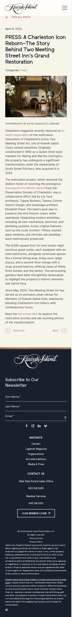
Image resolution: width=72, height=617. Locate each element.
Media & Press (36, 464)
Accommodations (36, 459)
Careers (36, 444)
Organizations (36, 454)
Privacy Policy (36, 542)
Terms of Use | (36, 538)
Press (23, 70)
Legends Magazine (36, 449)
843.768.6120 (36, 503)
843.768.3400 (36, 488)
